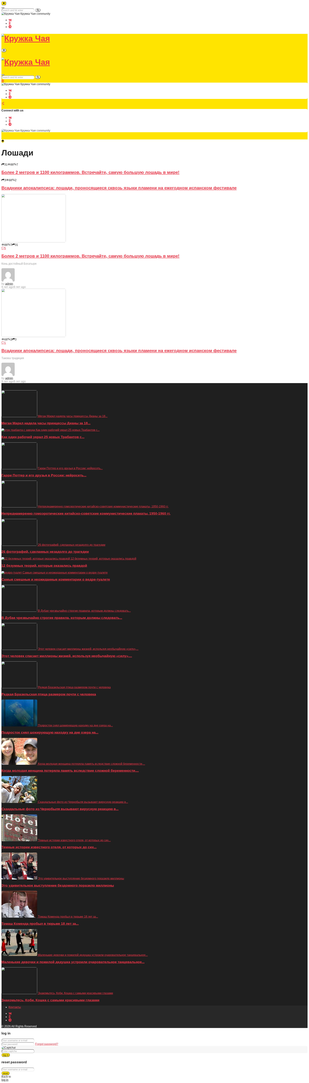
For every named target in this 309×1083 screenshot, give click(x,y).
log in (5, 1055)
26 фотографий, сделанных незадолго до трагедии (45, 552)
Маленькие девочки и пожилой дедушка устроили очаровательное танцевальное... (72, 962)
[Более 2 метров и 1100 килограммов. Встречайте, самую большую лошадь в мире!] (33, 241)
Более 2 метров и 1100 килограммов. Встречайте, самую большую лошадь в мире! (90, 172)
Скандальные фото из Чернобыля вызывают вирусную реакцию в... (60, 809)
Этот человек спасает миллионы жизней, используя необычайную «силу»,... (66, 656)
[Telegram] (10, 26)
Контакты (15, 1007)
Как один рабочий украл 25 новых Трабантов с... (42, 437)
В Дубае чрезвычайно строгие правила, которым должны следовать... (61, 618)
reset (5, 1073)
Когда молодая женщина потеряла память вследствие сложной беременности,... (70, 770)
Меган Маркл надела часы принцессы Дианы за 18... (45, 423)
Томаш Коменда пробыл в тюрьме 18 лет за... (40, 923)
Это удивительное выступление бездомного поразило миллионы (57, 885)
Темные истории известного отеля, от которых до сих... (49, 847)
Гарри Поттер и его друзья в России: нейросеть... (43, 475)
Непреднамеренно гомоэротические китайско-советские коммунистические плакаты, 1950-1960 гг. (85, 513)
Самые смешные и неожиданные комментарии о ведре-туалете (55, 579)
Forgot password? (46, 1044)
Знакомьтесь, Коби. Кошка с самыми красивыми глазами (50, 1000)
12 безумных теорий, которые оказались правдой (44, 565)
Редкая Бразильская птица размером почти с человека (48, 694)
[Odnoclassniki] (10, 23)
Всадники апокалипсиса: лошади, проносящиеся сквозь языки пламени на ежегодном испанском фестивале (119, 187)
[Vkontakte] (10, 19)
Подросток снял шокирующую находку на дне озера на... (49, 732)
